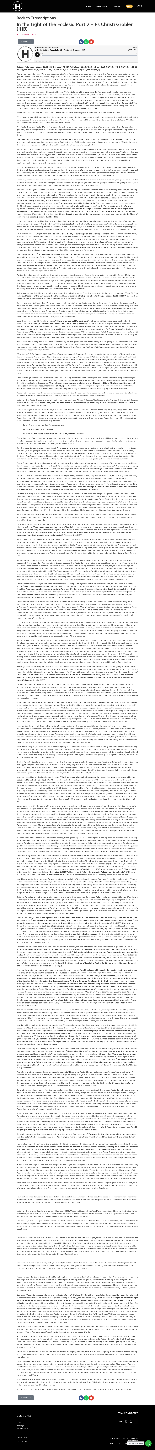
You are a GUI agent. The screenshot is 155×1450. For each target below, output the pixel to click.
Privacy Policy (22, 1437)
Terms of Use (22, 1441)
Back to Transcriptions (36, 17)
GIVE (129, 6)
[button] (81, 41)
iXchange (20, 1425)
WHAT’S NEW (101, 6)
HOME (88, 6)
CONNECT (117, 6)
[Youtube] (120, 1421)
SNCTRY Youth (22, 1428)
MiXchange (21, 1423)
